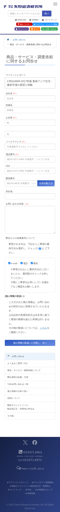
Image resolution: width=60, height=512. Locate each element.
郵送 (35, 263)
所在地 (9, 191)
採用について (13, 398)
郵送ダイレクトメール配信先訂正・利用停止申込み (20, 407)
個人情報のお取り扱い (17, 391)
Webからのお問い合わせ (32, 468)
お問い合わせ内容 (18, 204)
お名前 (12, 117)
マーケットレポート (16, 75)
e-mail (14, 263)
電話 (25, 263)
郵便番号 (10, 178)
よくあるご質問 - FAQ (17, 363)
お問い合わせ (51, 29)
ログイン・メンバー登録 (46, 24)
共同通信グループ (44, 490)
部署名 (9, 105)
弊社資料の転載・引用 (17, 377)
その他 (10, 416)
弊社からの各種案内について (20, 238)
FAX (8, 166)
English (22, 20)
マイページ (23, 29)
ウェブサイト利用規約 (43, 482)
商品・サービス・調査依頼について (24, 370)
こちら (43, 327)
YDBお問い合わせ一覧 (17, 384)
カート (36, 29)
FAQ (29, 490)
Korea (35, 20)
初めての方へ (25, 24)
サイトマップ (51, 20)
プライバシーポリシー (18, 482)
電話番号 (13, 154)
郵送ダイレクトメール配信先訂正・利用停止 (31, 486)
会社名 (12, 93)
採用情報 (31, 493)
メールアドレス (16, 141)
